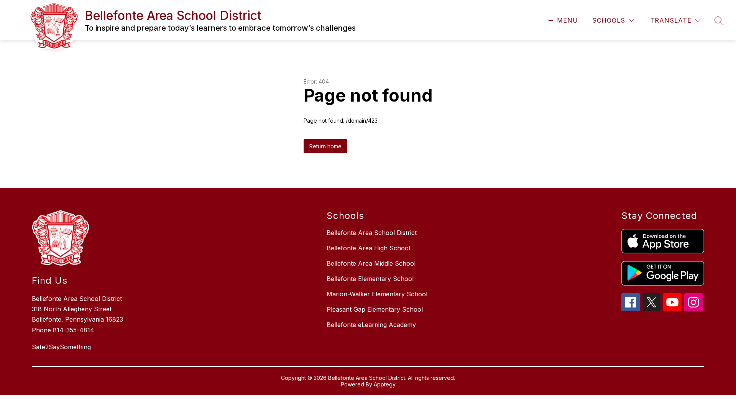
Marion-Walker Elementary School (377, 294)
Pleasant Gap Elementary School (375, 309)
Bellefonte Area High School (368, 248)
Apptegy (385, 384)
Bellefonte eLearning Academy (371, 325)
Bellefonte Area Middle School (371, 263)
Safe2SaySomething (61, 347)
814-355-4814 (73, 330)
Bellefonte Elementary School (370, 279)
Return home (325, 146)
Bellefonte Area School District (372, 233)
